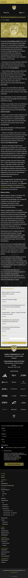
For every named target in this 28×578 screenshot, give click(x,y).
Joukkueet (4, 479)
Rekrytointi (3, 554)
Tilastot (3, 520)
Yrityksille (4, 537)
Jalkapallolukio (4, 535)
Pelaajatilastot (5, 524)
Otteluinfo (3, 498)
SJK (2, 481)
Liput (3, 491)
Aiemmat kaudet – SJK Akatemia (10, 512)
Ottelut (3, 488)
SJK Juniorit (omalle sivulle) (7, 485)
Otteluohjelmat (4, 500)
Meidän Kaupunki (5, 543)
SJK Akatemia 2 (5, 506)
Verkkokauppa (19, 2)
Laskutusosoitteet (5, 552)
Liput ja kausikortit (5, 489)
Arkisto (2, 477)
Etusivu (3, 473)
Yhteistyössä (4, 541)
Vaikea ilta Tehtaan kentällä (9, 299)
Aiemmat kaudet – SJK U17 (8, 514)
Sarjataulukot (5, 522)
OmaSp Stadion (4, 530)
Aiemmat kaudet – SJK (8, 510)
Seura (2, 527)
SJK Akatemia (4, 483)
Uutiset (7, 20)
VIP (3, 495)
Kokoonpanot (4, 518)
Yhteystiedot (4, 548)
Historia (3, 528)
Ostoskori (3, 562)
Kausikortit (4, 493)
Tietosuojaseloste (5, 556)
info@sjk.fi (14, 358)
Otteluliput (3, 2)
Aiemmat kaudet (5, 508)
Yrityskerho (4, 545)
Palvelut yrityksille (5, 539)
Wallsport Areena (5, 532)
